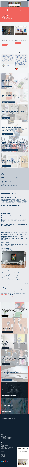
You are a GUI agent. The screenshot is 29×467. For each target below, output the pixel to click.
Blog (1, 433)
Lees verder (5, 44)
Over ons (2, 429)
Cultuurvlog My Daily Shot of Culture (5, 448)
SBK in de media (3, 434)
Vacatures (2, 435)
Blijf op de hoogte (3, 432)
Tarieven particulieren (4, 419)
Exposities (2, 444)
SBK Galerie (2, 446)
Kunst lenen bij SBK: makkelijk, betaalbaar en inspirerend (8, 418)
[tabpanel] (14, 4)
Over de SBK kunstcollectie (4, 445)
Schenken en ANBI (3, 436)
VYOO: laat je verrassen (4, 423)
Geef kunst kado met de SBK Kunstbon (3, 17)
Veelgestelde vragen (3, 424)
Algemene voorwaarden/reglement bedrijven (6, 438)
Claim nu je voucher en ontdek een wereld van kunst (22, 456)
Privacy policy (3, 439)
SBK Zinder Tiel (3, 456)
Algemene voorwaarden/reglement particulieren (7, 437)
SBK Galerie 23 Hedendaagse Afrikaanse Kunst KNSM (7, 447)
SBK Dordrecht (3, 455)
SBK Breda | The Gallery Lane (4, 454)
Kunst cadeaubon (3, 443)
